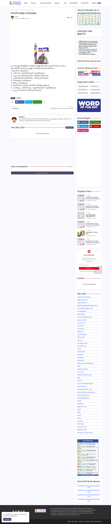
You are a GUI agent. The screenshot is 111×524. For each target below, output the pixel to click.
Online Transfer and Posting (85, 363)
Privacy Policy (89, 521)
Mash (21, 117)
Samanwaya (80, 360)
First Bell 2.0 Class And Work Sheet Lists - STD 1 (89, 486)
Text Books (84, 3)
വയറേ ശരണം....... (85, 464)
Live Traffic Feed (88, 440)
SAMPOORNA (81, 351)
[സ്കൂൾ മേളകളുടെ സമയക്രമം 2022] (81, 215)
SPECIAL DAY (81, 337)
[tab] (26, 3)
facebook (84, 122)
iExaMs (79, 401)
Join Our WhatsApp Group (84, 317)
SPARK (79, 349)
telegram (84, 126)
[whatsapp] (21, 511)
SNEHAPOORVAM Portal (84, 375)
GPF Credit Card (81, 386)
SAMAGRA (80, 354)
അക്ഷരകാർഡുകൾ (82, 470)
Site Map (74, 521)
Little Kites (80, 403)
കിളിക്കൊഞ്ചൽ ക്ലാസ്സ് (84, 297)
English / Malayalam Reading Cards (87, 305)
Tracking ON (92, 475)
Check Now (13, 516)
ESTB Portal (80, 424)
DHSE (79, 409)
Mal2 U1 (17, 9)
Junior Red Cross (82, 427)
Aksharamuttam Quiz (96, 93)
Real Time (87, 475)
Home (26, 3)
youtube (96, 126)
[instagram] (24, 511)
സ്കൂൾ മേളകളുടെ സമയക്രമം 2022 (91, 215)
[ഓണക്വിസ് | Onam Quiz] (81, 233)
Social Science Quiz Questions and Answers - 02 (93, 206)
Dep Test (79, 340)
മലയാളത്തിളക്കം (81, 311)
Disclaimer (98, 521)
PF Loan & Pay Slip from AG (85, 383)
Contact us (81, 521)
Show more (70, 127)
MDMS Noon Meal (82, 369)
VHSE (78, 412)
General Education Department (86, 392)
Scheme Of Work (45, 3)
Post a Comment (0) (42, 173)
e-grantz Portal (81, 346)
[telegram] (19, 511)
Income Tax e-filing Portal (84, 432)
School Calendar (82, 334)
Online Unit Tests (82, 302)
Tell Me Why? (81, 314)
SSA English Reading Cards (85, 308)
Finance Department (83, 395)
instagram (84, 130)
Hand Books (74, 3)
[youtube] (16, 511)
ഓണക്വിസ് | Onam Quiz (92, 233)
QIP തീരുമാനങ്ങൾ (82, 343)
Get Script (83, 475)
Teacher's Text (81, 323)
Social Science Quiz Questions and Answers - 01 (93, 198)
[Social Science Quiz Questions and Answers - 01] (81, 198)
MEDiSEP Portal (81, 429)
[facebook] (13, 511)
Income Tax (80, 372)
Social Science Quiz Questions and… (88, 447)
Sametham (80, 357)
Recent (33, 3)
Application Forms (82, 300)
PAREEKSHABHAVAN (83, 398)
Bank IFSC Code (81, 406)
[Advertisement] (42, 31)
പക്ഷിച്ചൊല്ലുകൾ (85, 458)
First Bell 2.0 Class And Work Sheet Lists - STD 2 (89, 491)
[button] (99, 3)
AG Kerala (80, 421)
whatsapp (96, 122)
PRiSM (79, 418)
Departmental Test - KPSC (84, 389)
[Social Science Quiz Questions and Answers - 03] (81, 224)
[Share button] (44, 102)
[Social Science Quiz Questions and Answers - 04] (81, 241)
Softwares (95, 3)
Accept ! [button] (7, 519)
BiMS (78, 366)
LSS (65, 3)
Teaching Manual (83, 86)
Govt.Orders (80, 328)
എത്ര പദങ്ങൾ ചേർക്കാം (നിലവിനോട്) (87, 467)
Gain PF (79, 380)
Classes (56, 3)
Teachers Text (82, 89)
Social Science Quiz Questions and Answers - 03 (93, 224)
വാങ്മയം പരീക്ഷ (95, 89)
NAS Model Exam (83, 93)
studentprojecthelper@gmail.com (88, 49)
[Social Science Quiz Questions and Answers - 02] (81, 206)
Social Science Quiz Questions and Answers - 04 (93, 241)
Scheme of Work (82, 320)
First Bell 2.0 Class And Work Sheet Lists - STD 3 (89, 495)
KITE (78, 378)
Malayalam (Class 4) (82, 473)
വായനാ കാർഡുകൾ (85, 444)
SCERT (79, 415)
